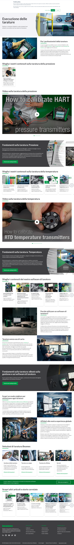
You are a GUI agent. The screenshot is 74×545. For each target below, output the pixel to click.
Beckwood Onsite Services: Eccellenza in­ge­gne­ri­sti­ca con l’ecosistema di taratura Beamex (23, 296)
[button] (35, 135)
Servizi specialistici (30, 533)
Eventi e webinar (45, 533)
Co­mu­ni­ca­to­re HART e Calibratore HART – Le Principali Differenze (8, 505)
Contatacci (59, 533)
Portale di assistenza (61, 529)
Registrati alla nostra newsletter (63, 531)
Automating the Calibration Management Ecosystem (49, 295)
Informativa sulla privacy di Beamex (29, 542)
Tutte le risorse (45, 528)
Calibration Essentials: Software (50, 186)
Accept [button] (53, 10)
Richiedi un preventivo (61, 528)
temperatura (58, 46)
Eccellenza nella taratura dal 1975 (35, 186)
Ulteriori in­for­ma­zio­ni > (27, 472)
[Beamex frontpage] (7, 526)
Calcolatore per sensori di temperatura (22, 186)
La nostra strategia (35, 503)
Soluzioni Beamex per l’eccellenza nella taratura (8, 295)
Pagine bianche (45, 531)
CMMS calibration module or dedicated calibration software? (64, 295)
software (26, 342)
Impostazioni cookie (62, 543)
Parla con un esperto (63, 482)
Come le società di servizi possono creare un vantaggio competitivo (64, 506)
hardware (4, 344)
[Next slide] (72, 185)
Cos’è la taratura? (45, 529)
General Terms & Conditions (51, 542)
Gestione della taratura (30, 531)
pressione (49, 46)
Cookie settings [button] (47, 10)
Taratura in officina (30, 529)
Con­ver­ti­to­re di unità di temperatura (8, 186)
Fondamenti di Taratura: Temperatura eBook (65, 186)
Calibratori (28, 528)
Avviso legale (41, 542)
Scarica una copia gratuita (10, 161)
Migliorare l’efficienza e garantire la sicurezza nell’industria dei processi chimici (51, 506)
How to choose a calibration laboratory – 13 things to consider (8, 79)
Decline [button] (58, 10)
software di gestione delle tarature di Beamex (17, 401)
